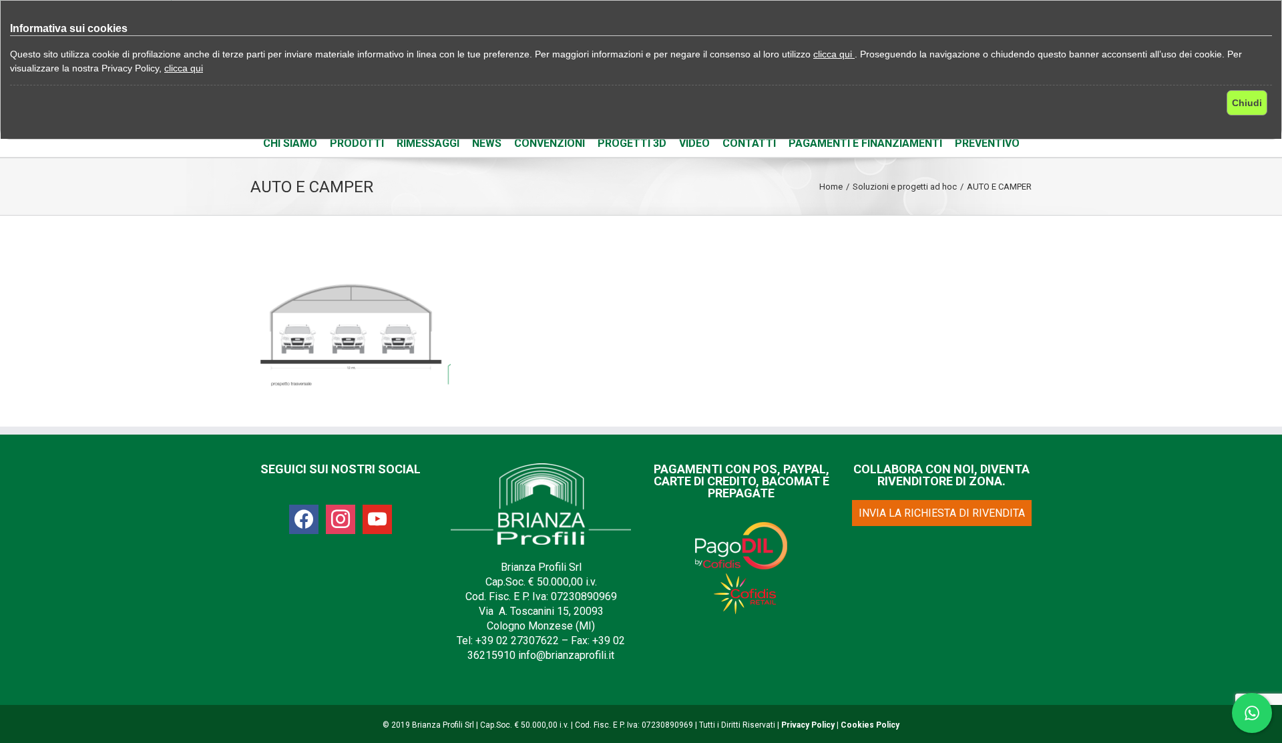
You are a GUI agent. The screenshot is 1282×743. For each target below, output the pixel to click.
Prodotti (357, 143)
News (486, 143)
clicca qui (834, 54)
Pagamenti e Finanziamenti (865, 143)
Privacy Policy (808, 725)
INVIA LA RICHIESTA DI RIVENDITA (942, 513)
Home (831, 187)
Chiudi (1247, 102)
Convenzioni (549, 143)
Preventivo (987, 143)
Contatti (749, 143)
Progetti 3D (632, 143)
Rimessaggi (428, 143)
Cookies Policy (870, 725)
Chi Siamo (290, 143)
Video (694, 143)
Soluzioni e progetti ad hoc (905, 187)
